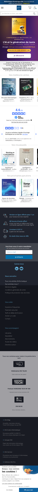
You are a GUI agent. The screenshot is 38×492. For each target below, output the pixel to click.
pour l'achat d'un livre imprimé (21, 216)
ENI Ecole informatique (12, 430)
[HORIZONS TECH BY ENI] (19, 382)
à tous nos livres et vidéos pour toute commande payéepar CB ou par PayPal (21, 223)
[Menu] (2, 8)
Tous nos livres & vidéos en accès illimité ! (19, 2)
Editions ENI (19, 8)
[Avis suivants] (36, 134)
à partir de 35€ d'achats (16, 230)
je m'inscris (19, 257)
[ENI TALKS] (19, 364)
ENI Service (8, 452)
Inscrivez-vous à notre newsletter (18, 247)
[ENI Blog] (19, 400)
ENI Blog (7, 420)
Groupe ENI (8, 440)
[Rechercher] (34, 14)
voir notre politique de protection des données (17, 248)
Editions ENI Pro (10, 462)
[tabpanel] (19, 37)
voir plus (25, 134)
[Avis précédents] (2, 134)
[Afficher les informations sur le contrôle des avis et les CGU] (31, 120)
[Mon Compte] (35, 7)
